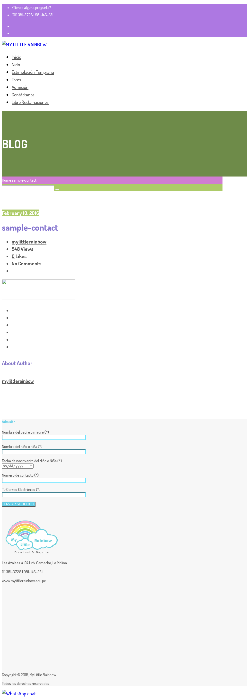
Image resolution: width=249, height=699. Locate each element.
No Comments (26, 263)
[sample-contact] (38, 298)
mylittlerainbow (29, 241)
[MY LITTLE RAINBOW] (24, 44)
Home (6, 180)
